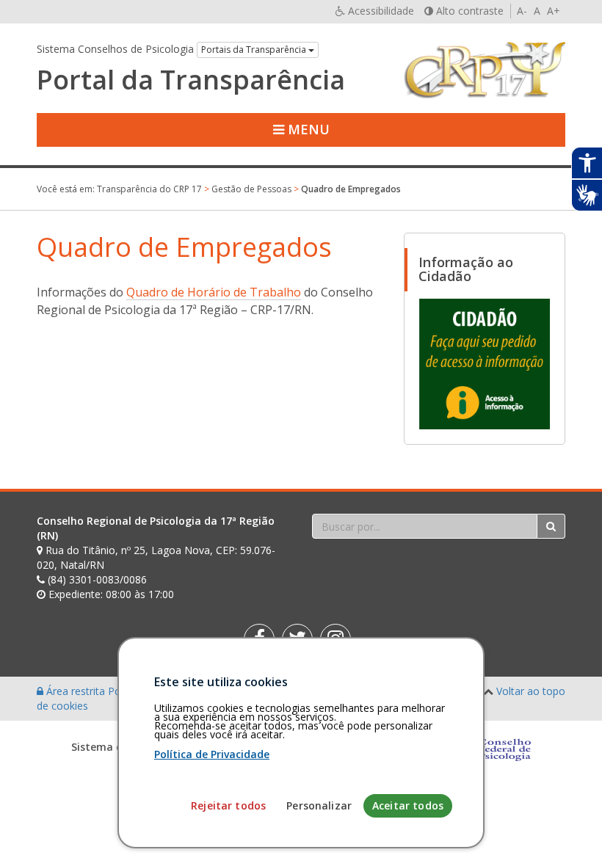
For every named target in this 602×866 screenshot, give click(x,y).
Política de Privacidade (211, 754)
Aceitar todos (407, 805)
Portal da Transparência (191, 80)
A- (522, 11)
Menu (307, 129)
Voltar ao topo (530, 691)
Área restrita (75, 691)
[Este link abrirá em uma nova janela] (484, 363)
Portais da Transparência (254, 49)
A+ (553, 11)
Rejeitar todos (228, 805)
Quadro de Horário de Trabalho (213, 292)
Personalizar (319, 805)
